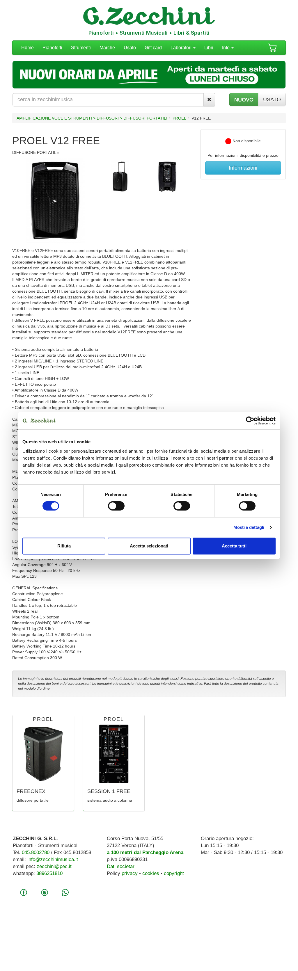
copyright (174, 873)
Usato (130, 47)
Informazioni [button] (243, 168)
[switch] (116, 506)
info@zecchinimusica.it (52, 859)
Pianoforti (52, 47)
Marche (107, 47)
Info (226, 47)
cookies (150, 873)
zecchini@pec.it (54, 866)
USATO (272, 99)
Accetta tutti (234, 545)
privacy (130, 873)
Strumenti (81, 47)
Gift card (153, 47)
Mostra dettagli (249, 527)
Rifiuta (64, 545)
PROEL (179, 118)
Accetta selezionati (149, 545)
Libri (208, 47)
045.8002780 (35, 852)
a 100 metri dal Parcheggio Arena (145, 852)
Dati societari (121, 866)
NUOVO (243, 99)
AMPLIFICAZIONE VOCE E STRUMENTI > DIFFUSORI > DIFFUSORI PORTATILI (92, 118)
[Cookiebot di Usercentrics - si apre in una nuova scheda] (250, 420)
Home (27, 47)
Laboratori (182, 47)
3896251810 (49, 873)
